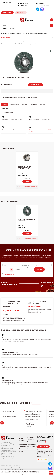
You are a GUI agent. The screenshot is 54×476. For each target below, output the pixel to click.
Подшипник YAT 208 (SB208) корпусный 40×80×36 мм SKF (24, 167)
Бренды (21, 440)
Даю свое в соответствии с (23, 273)
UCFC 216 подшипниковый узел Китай (26, 220)
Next (52, 423)
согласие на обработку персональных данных (19, 273)
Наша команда (31, 444)
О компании (30, 439)
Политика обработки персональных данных (11, 465)
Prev (2, 423)
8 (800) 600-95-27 (11, 311)
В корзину (27, 181)
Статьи (21, 451)
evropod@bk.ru (34, 306)
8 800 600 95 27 (44, 6)
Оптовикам (22, 446)
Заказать (39, 269)
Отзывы (21, 449)
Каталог (21, 436)
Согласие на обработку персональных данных (11, 467)
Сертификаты (31, 441)
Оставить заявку (6, 37)
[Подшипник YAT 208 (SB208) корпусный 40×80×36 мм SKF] (27, 157)
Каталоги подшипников (23, 443)
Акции (21, 438)
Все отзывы (36, 403)
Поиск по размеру (30, 436)
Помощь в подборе (7, 12)
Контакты (30, 449)
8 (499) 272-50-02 (42, 436)
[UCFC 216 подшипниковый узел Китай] (27, 211)
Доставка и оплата (32, 446)
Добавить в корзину (35, 84)
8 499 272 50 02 (40, 3)
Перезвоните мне (21, 12)
